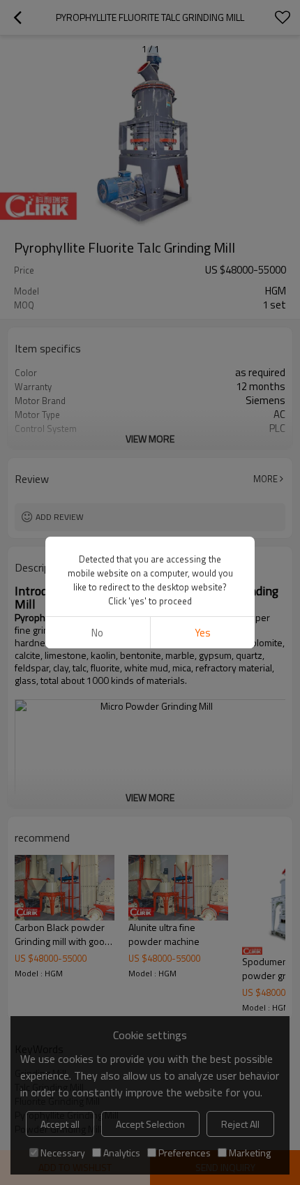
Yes (203, 633)
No (97, 633)
